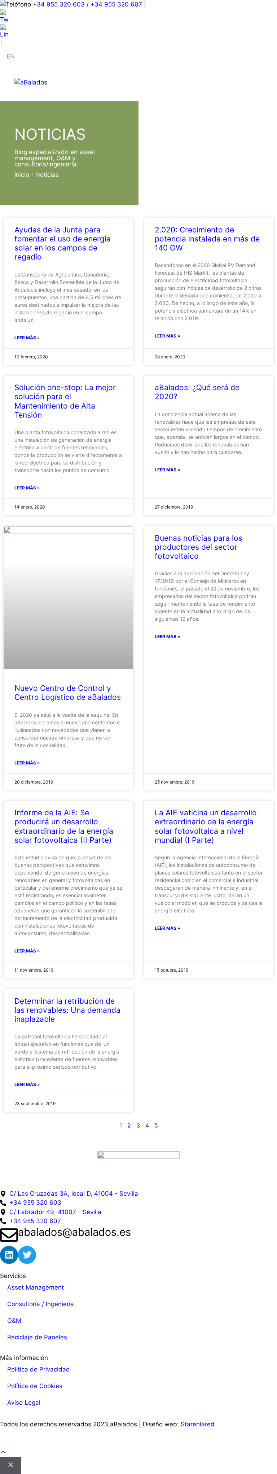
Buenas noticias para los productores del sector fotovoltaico (198, 547)
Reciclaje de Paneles (37, 1337)
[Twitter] (27, 1255)
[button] (3, 1452)
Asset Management (35, 1287)
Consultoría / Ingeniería (40, 1304)
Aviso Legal (23, 1402)
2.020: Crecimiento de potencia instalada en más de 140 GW (207, 238)
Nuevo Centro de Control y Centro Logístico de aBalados (67, 693)
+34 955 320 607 (116, 4)
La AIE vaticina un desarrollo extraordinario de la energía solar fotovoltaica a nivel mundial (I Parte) (206, 826)
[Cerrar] (10, 1465)
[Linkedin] (9, 1255)
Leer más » (27, 337)
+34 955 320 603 (59, 4)
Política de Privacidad (38, 1369)
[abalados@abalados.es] (9, 1235)
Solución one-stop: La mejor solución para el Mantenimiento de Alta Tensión (65, 401)
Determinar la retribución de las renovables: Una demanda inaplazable (67, 1010)
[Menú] (253, 82)
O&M (14, 1320)
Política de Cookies (34, 1386)
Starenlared (198, 1424)
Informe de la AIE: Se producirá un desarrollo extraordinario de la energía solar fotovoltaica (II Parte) (63, 826)
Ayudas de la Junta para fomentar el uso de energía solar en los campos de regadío (62, 243)
